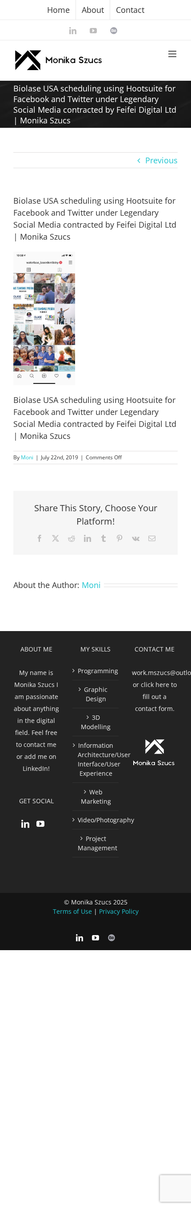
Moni (27, 457)
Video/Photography (96, 820)
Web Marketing (96, 796)
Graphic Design (95, 694)
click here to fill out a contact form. (156, 696)
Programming (96, 671)
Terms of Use (72, 911)
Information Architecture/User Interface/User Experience (96, 759)
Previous (161, 160)
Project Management (96, 843)
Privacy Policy (119, 911)
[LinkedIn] (25, 824)
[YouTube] (40, 824)
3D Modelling (96, 722)
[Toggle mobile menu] (173, 54)
